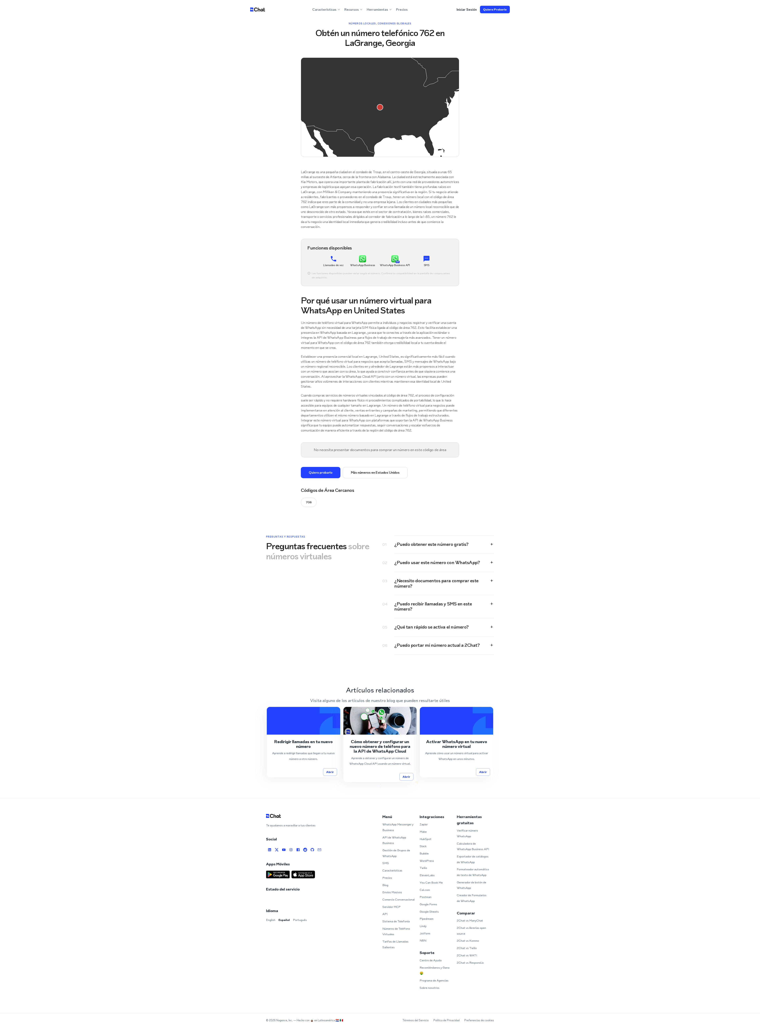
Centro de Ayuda (431, 960)
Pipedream (426, 919)
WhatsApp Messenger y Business (397, 827)
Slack (423, 846)
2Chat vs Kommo (468, 941)
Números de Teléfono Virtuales (396, 931)
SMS (385, 863)
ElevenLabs (427, 875)
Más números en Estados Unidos (375, 472)
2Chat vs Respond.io (470, 963)
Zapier (424, 824)
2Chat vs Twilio (467, 948)
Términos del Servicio (415, 1020)
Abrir (330, 772)
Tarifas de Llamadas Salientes (395, 944)
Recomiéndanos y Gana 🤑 (434, 970)
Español (284, 920)
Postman (425, 897)
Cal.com (425, 890)
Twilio (423, 868)
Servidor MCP (391, 907)
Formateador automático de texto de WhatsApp (473, 872)
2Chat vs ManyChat (470, 920)
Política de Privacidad (446, 1020)
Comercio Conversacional (398, 899)
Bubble (424, 853)
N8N (423, 940)
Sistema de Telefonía (396, 921)
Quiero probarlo (495, 9)
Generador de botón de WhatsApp (471, 885)
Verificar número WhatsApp (467, 833)
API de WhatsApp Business (394, 840)
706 (309, 502)
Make (423, 832)
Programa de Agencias (434, 980)
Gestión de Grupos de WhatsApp (396, 853)
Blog (385, 885)
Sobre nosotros (429, 988)
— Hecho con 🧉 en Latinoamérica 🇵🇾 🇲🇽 (318, 1020)
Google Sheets (429, 911)
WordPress (427, 861)
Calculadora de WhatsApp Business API (473, 846)
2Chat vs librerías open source (471, 931)
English (270, 920)
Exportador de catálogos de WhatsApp (472, 859)
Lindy (423, 926)
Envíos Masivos (392, 892)
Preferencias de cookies (479, 1020)
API (385, 914)
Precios (402, 9)
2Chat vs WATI (467, 955)
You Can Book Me (431, 882)
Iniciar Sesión (467, 9)
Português (300, 920)
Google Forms (428, 904)
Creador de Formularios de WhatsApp (471, 898)
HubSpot (425, 839)
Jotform (425, 933)
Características (392, 870)
